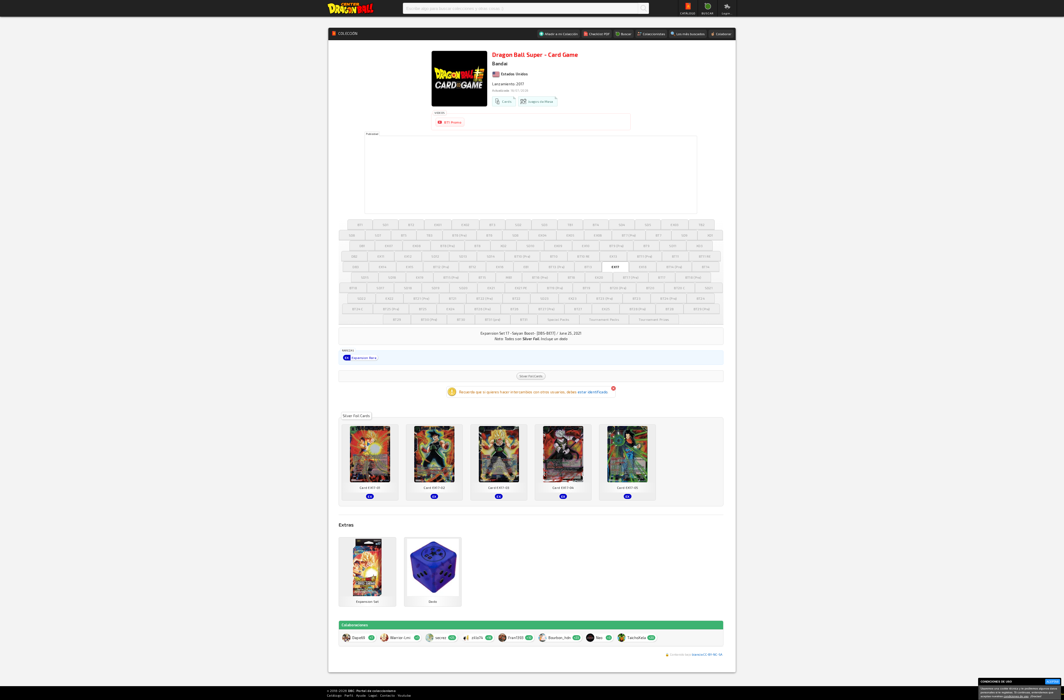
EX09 (558, 246)
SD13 (463, 256)
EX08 (417, 246)
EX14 (382, 267)
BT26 (514, 309)
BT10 (553, 256)
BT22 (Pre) (484, 298)
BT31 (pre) (492, 319)
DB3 (355, 267)
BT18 (353, 288)
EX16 (499, 267)
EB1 (526, 267)
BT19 (586, 288)
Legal (373, 695)
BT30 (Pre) (429, 319)
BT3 (492, 225)
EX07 (389, 246)
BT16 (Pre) (540, 277)
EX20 (599, 277)
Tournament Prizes (654, 319)
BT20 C (679, 288)
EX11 (380, 256)
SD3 (544, 225)
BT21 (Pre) (421, 298)
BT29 (397, 319)
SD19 (435, 288)
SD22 (361, 298)
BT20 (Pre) (618, 288)
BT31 (524, 319)
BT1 (360, 225)
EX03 (675, 225)
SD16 (392, 277)
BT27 (578, 309)
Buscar (643, 8)
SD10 (530, 246)
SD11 (672, 246)
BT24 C (357, 309)
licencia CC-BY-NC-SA (707, 654)
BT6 (489, 235)
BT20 (650, 288)
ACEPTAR (1053, 681)
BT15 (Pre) (451, 277)
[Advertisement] (531, 175)
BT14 (705, 267)
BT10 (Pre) (522, 256)
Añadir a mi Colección (561, 34)
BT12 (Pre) (441, 267)
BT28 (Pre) (638, 309)
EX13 (613, 256)
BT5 (404, 235)
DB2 (354, 256)
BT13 (588, 267)
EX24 (450, 309)
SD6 (352, 235)
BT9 (646, 246)
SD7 (378, 235)
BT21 (452, 298)
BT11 (675, 256)
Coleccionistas (654, 34)
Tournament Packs (604, 319)
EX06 (598, 235)
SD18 (408, 288)
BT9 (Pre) (616, 246)
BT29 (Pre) (702, 309)
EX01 (438, 225)
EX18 (642, 267)
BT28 (670, 309)
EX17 (615, 267)
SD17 (380, 288)
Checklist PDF (599, 34)
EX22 (389, 298)
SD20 (463, 288)
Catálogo (334, 695)
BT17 (661, 277)
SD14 (491, 256)
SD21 (709, 288)
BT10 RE (583, 256)
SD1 (385, 225)
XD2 (503, 246)
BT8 (477, 246)
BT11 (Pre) (644, 256)
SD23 (544, 298)
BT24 (701, 298)
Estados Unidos (514, 74)
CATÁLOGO (687, 13)
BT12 (472, 267)
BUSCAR (707, 13)
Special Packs (558, 319)
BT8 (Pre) (447, 246)
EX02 (465, 225)
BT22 (516, 298)
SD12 (435, 256)
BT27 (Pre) (546, 309)
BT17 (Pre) (630, 277)
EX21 (491, 288)
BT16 (571, 277)
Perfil (348, 695)
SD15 (365, 277)
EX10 (585, 246)
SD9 (684, 235)
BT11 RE (705, 256)
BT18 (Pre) (693, 277)
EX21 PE (521, 288)
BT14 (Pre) (674, 267)
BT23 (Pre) (604, 298)
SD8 (515, 235)
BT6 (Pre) (459, 235)
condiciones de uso (1016, 696)
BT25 (423, 309)
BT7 (658, 235)
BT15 (482, 277)
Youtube (404, 695)
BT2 (411, 225)
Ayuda (361, 695)
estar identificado (592, 392)
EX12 (408, 256)
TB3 (429, 235)
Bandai (500, 63)
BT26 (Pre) (482, 309)
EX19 (419, 277)
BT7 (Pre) (629, 235)
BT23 (637, 298)
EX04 (542, 235)
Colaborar (724, 34)
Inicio (350, 8)
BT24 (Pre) (668, 298)
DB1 (362, 246)
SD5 (648, 225)
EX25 (606, 309)
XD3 (699, 246)
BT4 (596, 225)
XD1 (710, 235)
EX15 (409, 267)
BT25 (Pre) (391, 309)
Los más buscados (690, 34)
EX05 (570, 235)
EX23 (573, 298)
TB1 (570, 225)
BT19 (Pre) (555, 288)
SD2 (518, 225)
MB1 (509, 277)
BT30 (461, 319)
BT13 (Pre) (556, 267)
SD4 (622, 225)
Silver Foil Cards (531, 376)
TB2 (702, 225)
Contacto (387, 695)
